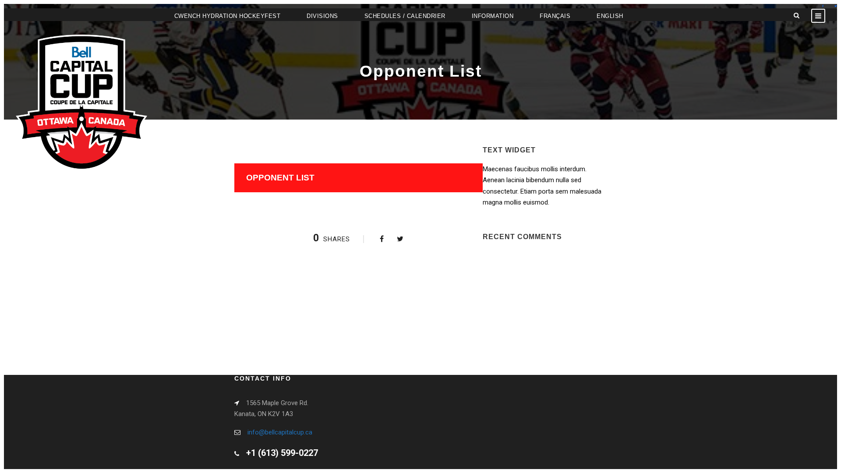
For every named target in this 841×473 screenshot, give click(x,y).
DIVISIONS (322, 16)
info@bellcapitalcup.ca (279, 432)
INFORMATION (493, 16)
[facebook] (822, 5)
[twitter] (835, 5)
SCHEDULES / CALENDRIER (404, 16)
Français (555, 16)
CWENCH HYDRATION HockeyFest (227, 16)
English (610, 16)
